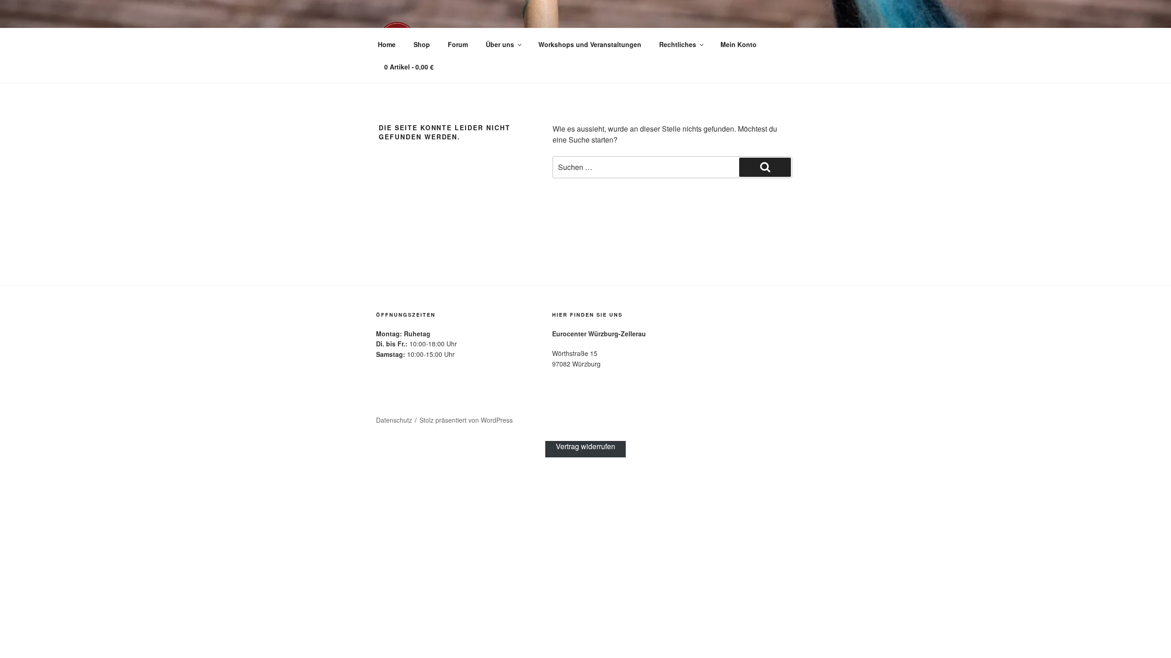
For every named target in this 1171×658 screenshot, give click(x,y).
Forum (458, 44)
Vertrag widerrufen (585, 446)
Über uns (500, 44)
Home (387, 44)
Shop (422, 44)
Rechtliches (677, 44)
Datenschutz (394, 420)
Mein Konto (738, 44)
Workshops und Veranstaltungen (589, 44)
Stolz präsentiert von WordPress (466, 420)
